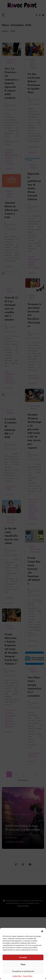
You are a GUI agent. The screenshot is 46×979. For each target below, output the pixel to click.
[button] (42, 931)
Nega (23, 964)
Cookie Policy (17, 976)
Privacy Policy (27, 976)
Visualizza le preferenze (23, 971)
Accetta (23, 957)
